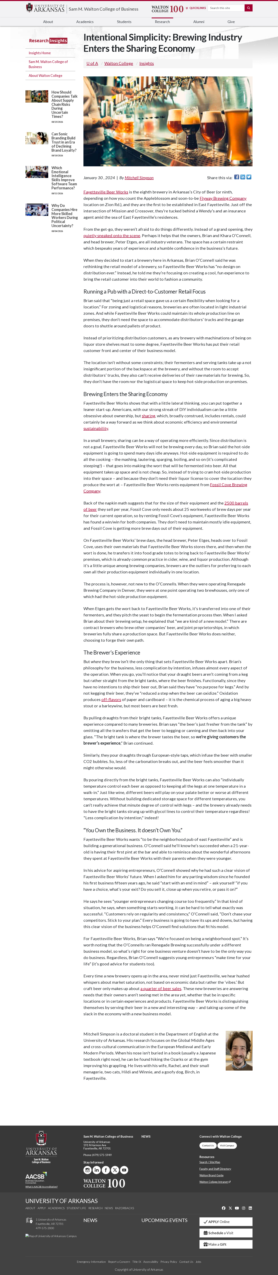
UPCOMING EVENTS (164, 1220)
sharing (148, 415)
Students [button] (124, 22)
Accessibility (150, 1261)
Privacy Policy (168, 1261)
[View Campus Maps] (29, 1224)
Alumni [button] (198, 22)
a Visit (220, 1233)
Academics (56, 1208)
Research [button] (162, 22)
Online (219, 1222)
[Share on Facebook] (236, 176)
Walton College (118, 63)
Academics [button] (85, 22)
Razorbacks (124, 1208)
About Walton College (45, 75)
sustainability (95, 428)
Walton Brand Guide (211, 1175)
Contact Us (208, 1145)
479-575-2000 (45, 1228)
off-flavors (111, 699)
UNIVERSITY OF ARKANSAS (61, 1200)
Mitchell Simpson (139, 177)
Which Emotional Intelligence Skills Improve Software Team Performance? (64, 178)
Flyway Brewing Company (223, 198)
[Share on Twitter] (248, 176)
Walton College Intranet (213, 1181)
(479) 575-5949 (102, 1155)
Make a (217, 1244)
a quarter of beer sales (160, 988)
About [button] (48, 22)
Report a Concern (119, 1261)
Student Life (76, 1208)
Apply (42, 1208)
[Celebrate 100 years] (165, 9)
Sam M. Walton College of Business (103, 9)
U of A (92, 63)
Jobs (198, 1261)
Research (95, 1208)
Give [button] (231, 22)
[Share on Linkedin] (242, 176)
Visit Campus (227, 1145)
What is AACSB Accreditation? (41, 1186)
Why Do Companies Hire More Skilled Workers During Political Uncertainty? (64, 215)
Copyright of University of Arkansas (139, 1269)
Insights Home (40, 53)
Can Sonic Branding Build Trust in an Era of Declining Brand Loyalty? (64, 142)
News (109, 1208)
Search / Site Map (209, 1162)
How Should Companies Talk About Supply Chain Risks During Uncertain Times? (64, 104)
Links (197, 8)
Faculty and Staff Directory (215, 1168)
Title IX (136, 1261)
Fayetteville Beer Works (105, 191)
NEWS (145, 1136)
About (30, 1208)
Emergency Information (91, 1261)
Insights (146, 63)
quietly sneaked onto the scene (111, 235)
